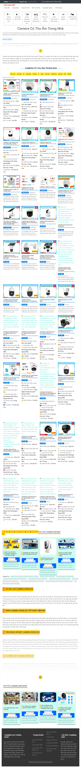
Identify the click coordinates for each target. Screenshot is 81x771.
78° (23, 74)
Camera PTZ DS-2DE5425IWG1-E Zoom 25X (29, 300)
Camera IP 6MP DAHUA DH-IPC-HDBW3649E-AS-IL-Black (29, 498)
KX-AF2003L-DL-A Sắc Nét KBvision (37, 578)
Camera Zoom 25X (8, 77)
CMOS (42, 74)
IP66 (65, 74)
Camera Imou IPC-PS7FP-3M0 (65, 300)
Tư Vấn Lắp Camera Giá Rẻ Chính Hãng (29, 707)
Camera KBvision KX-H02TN (47, 576)
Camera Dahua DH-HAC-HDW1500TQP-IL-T (47, 95)
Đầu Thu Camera (36, 7)
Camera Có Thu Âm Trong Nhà (41, 68)
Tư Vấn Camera (58, 7)
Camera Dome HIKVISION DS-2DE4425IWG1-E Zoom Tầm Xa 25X (66, 379)
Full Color (35, 74)
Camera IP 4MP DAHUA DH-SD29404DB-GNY (11, 495)
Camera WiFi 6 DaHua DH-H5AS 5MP (65, 225)
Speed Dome (54, 74)
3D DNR (69, 74)
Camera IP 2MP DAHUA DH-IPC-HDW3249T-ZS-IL (65, 331)
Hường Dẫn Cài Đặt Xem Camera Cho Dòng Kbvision (59, 581)
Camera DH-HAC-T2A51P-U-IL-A (66, 140)
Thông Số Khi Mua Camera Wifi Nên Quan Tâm (65, 708)
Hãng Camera (15, 7)
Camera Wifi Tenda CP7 (28, 142)
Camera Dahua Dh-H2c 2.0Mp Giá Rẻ (47, 558)
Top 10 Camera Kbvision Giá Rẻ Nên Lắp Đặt (32, 581)
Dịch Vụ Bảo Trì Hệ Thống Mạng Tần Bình (65, 553)
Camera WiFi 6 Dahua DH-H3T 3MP (47, 222)
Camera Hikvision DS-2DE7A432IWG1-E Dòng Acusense (64, 269)
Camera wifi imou (51, 740)
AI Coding (60, 74)
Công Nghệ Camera (47, 7)
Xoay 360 (47, 74)
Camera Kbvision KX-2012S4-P (28, 95)
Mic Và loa (12, 74)
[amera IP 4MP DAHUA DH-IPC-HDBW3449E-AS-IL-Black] (66, 428)
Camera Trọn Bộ (25, 7)
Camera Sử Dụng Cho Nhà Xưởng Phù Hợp (30, 553)
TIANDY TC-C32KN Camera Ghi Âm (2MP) (11, 94)
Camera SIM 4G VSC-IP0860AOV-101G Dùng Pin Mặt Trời (10, 257)
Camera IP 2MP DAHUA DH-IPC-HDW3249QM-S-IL (47, 332)
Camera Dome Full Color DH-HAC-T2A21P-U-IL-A (65, 191)
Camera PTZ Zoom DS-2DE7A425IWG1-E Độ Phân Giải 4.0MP (47, 439)
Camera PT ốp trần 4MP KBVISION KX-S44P (29, 437)
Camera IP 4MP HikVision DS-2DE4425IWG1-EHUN (10, 300)
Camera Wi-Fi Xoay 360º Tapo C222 (65, 93)
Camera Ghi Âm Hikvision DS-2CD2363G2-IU (14, 578)
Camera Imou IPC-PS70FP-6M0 (47, 300)
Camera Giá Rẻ (31, 1)
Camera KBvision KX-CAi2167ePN (65, 576)
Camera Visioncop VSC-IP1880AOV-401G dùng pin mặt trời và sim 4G (47, 257)
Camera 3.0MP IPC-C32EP (47, 187)
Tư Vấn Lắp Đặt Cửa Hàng (11, 708)
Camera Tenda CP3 (45, 142)
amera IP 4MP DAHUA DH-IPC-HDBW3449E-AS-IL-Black (65, 439)
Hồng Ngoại (28, 74)
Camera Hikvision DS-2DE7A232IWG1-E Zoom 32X (11, 450)
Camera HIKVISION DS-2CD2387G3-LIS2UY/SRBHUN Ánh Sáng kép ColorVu (48, 393)
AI (38, 74)
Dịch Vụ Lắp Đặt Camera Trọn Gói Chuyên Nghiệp (10, 553)
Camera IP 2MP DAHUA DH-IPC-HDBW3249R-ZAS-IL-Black (29, 333)
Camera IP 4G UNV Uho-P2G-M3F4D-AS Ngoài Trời (11, 378)
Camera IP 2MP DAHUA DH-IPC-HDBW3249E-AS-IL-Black (11, 333)
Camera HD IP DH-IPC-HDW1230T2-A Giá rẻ (28, 188)
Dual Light (19, 74)
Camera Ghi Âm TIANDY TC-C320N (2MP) (11, 190)
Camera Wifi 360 (37, 745)
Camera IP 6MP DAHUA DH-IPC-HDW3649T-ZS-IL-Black (48, 497)
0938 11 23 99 (13, 1)
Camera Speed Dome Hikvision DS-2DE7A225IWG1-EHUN (28, 257)
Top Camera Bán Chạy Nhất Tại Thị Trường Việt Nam (47, 706)
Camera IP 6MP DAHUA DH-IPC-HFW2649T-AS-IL (65, 495)
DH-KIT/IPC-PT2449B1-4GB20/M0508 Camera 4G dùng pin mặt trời (10, 223)
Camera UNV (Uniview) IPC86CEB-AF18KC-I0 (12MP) (24, 576)
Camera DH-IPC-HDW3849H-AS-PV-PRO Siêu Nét (30, 376)
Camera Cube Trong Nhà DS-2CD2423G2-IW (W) (10, 143)
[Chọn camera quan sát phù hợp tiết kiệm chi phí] (75, 18)
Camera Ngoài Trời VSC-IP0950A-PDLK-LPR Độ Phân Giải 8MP (29, 223)
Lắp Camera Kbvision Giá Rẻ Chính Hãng (59, 578)
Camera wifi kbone (52, 743)
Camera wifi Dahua (52, 746)
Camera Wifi (7, 7)
